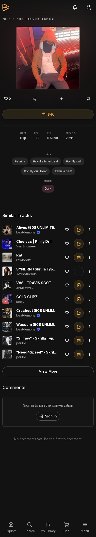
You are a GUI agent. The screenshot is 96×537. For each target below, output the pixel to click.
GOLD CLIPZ (27, 297)
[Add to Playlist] (61, 99)
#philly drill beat (35, 171)
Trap (22, 138)
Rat (19, 255)
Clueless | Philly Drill (34, 241)
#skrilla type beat (45, 161)
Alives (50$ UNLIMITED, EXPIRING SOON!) (52, 227)
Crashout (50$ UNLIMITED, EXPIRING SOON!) (55, 310)
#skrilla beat (63, 171)
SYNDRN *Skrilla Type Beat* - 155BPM (49, 269)
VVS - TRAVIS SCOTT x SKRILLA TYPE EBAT (54, 283)
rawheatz (23, 260)
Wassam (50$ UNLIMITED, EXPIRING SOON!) (55, 324)
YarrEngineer (26, 246)
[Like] (67, 230)
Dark (48, 188)
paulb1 (6, 19)
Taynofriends (26, 274)
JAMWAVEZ (25, 288)
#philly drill (73, 161)
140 (36, 138)
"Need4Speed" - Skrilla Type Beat (46, 352)
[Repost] (89, 99)
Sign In (51, 416)
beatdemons (25, 232)
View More (48, 371)
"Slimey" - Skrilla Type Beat (40, 338)
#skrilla (20, 161)
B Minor (52, 138)
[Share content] (34, 99)
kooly (20, 302)
